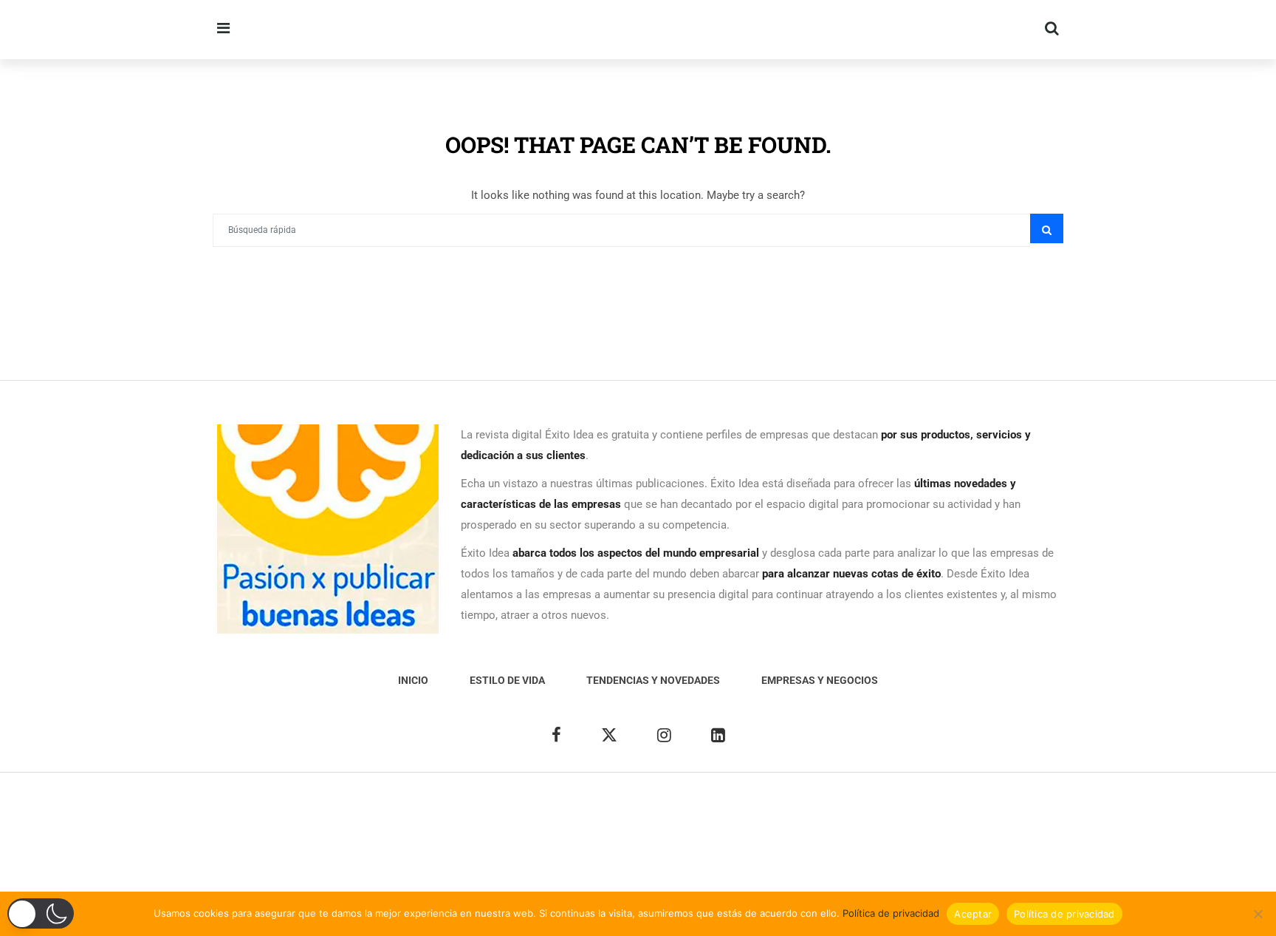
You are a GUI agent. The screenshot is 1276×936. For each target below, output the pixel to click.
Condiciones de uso (920, 809)
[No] (1257, 913)
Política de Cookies (817, 809)
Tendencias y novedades (653, 680)
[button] (40, 913)
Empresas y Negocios (819, 680)
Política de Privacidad (708, 809)
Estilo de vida (507, 680)
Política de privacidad (891, 913)
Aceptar (973, 914)
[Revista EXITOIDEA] (470, 29)
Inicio (413, 680)
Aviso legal (620, 809)
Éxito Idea (561, 809)
